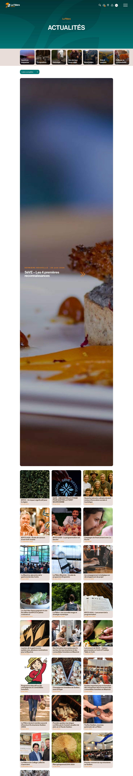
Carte (108, 5)
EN (116, 5)
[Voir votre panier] (104, 5)
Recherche (100, 5)
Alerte (112, 5)
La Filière (66, 19)
